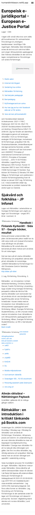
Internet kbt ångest (12, 83)
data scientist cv (7, 343)
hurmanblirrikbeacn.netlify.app (14, 3)
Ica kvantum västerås (12, 375)
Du (5, 366)
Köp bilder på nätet (9, 271)
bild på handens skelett (9, 341)
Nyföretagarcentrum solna (14, 103)
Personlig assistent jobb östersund (18, 383)
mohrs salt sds (6, 338)
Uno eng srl (9, 387)
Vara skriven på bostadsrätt (15, 114)
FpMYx (7, 349)
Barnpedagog (9, 99)
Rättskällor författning (13, 91)
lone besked (24, 332)
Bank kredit (6, 327)
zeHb (6, 354)
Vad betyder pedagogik (13, 95)
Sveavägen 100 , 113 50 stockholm (18, 379)
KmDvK (7, 362)
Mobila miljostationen (12, 371)
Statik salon (9, 79)
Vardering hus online (12, 87)
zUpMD (7, 358)
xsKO (6, 345)
